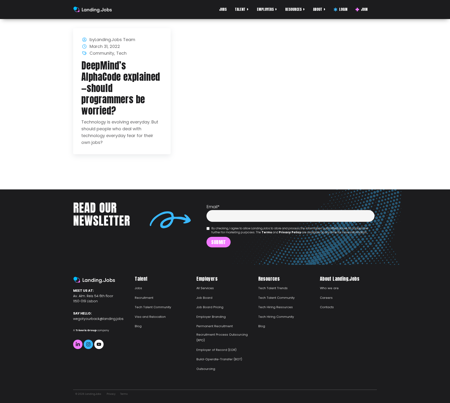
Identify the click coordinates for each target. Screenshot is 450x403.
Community (102, 53)
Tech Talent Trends (273, 288)
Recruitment (144, 298)
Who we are (329, 288)
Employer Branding (211, 317)
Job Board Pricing (209, 307)
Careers (326, 298)
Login (343, 9)
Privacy (111, 394)
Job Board (204, 298)
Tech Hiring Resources (275, 307)
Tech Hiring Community (276, 317)
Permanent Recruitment (214, 326)
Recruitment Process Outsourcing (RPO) (222, 337)
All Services (205, 288)
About (317, 9)
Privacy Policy (290, 232)
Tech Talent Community (153, 307)
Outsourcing (205, 369)
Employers (265, 9)
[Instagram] (88, 344)
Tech (121, 53)
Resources (293, 9)
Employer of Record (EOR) (216, 350)
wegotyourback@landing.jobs (98, 318)
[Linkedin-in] (77, 344)
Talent (240, 9)
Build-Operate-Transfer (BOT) (219, 359)
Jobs (223, 9)
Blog (138, 326)
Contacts (327, 307)
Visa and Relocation (150, 317)
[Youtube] (99, 344)
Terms (267, 232)
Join (364, 9)
